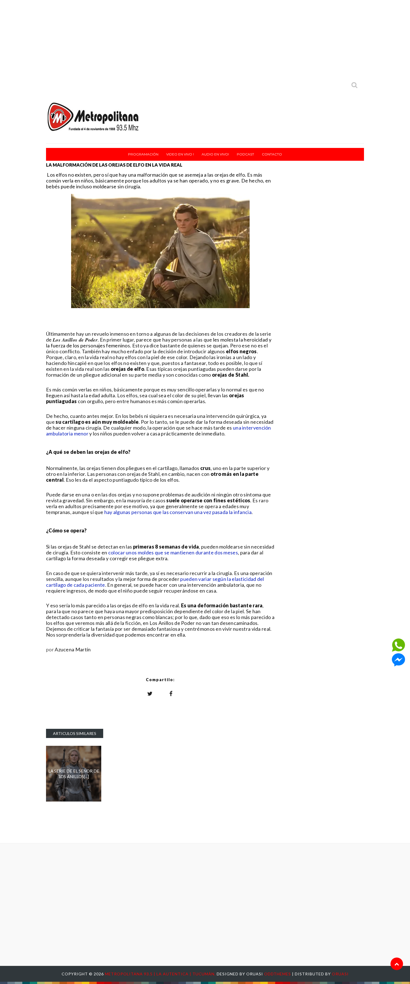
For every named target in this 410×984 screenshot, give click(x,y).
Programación (143, 154)
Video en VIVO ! (180, 154)
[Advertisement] (205, 39)
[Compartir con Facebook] (171, 693)
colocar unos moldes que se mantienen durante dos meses (173, 552)
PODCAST (245, 154)
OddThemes (277, 973)
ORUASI (340, 973)
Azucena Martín (73, 649)
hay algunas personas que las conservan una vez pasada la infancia (178, 512)
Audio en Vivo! (215, 154)
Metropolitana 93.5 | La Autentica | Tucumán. (161, 973)
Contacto (272, 154)
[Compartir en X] (150, 693)
